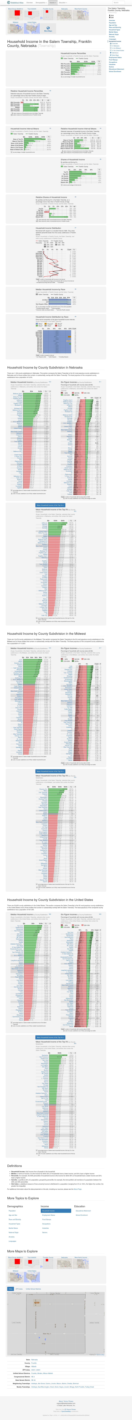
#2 (50, 90)
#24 (75, 1043)
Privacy (70, 1401)
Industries (45, 1228)
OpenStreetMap (66, 1411)
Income (52, 3)
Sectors (44, 1232)
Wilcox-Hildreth (48, 1373)
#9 (75, 316)
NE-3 (33, 1377)
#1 (100, 53)
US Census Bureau (70, 1409)
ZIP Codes (19, 1289)
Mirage (72, 1387)
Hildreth (33, 1366)
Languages (12, 1241)
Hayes (61, 1387)
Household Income (48, 1211)
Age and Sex (13, 1215)
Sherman (76, 1383)
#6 (75, 197)
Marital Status (13, 1228)
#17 (100, 648)
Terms (66, 1401)
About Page (77, 1189)
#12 (75, 511)
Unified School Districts (33, 1289)
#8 (75, 289)
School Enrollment (82, 1215)
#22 (50, 914)
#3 (50, 128)
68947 (33, 1370)
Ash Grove (41, 1383)
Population (12, 1211)
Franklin (34, 1363)
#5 (100, 159)
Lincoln (53, 1383)
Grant (52, 1387)
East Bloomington (43, 1387)
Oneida (69, 1383)
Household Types (14, 1224)
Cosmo (48, 1383)
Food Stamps (46, 1219)
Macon (59, 1383)
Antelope (34, 1383)
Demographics (41, 3)
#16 (50, 648)
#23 (100, 914)
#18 (75, 777)
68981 (38, 1370)
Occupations (46, 1224)
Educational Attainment (83, 1211)
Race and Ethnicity (15, 1219)
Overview (30, 3)
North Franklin (79, 1387)
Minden (39, 1373)
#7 (75, 227)
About (61, 1401)
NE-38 (33, 1380)
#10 (50, 382)
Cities (10, 1289)
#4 (100, 128)
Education (62, 3)
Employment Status (48, 1215)
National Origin (13, 1232)
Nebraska (34, 1360)
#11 (100, 382)
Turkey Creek (89, 1387)
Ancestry (11, 1237)
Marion (64, 1383)
